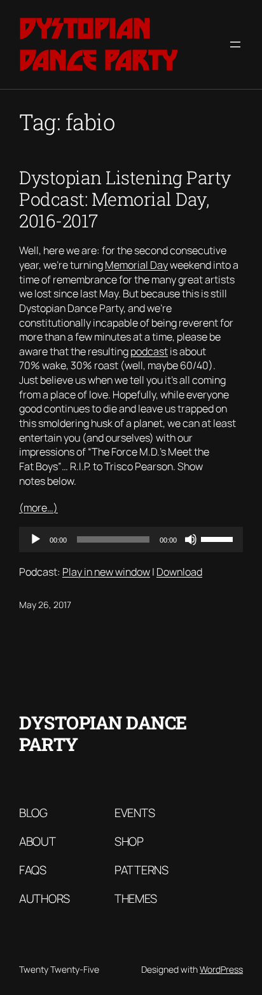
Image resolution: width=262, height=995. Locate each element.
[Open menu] (235, 44)
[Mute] (190, 539)
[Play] (35, 539)
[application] (131, 539)
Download (179, 572)
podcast (149, 351)
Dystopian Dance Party (98, 44)
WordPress (221, 969)
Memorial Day (136, 265)
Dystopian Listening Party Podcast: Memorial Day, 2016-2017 (125, 198)
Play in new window (106, 572)
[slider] (219, 538)
